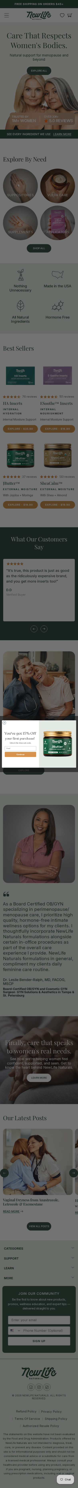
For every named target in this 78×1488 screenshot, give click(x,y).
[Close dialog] (4, 723)
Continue (20, 754)
